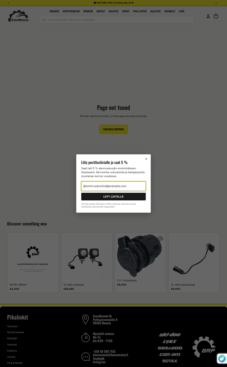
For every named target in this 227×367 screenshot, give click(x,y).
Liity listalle (113, 196)
